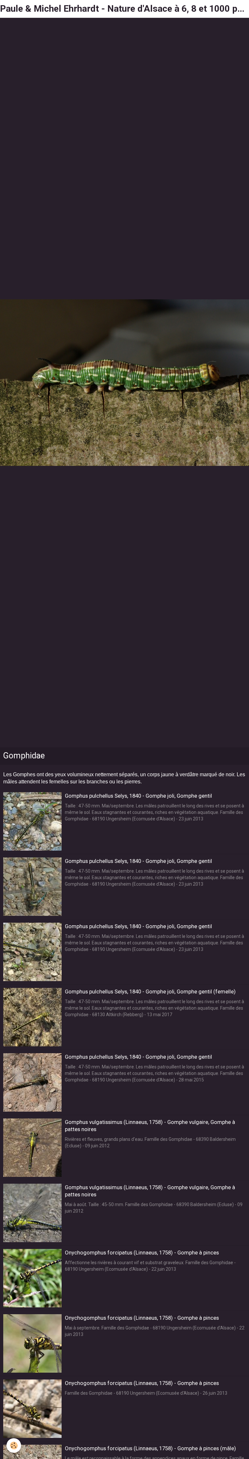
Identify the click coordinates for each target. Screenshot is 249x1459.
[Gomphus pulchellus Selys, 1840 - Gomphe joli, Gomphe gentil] (32, 821)
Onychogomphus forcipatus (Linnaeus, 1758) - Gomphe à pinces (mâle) (150, 1448)
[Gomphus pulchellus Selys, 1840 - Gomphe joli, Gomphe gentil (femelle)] (32, 1017)
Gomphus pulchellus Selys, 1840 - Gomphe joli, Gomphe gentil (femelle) (150, 991)
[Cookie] (13, 1445)
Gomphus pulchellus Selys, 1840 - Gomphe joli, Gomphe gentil (138, 795)
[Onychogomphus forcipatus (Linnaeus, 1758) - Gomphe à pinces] (32, 1278)
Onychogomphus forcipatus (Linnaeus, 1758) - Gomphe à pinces (142, 1252)
